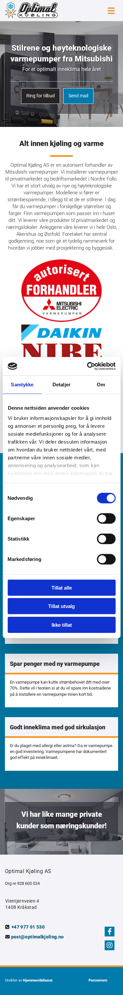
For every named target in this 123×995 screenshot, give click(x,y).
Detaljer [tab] (61, 384)
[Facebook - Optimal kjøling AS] (109, 931)
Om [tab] (101, 384)
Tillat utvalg (61, 606)
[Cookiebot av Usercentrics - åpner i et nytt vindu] (87, 366)
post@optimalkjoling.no (37, 936)
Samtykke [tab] (22, 384)
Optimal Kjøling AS (28, 871)
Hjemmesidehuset (37, 980)
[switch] (106, 518)
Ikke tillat (61, 624)
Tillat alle (61, 587)
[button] (40, 96)
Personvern (98, 980)
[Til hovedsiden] (38, 10)
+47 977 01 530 (28, 927)
